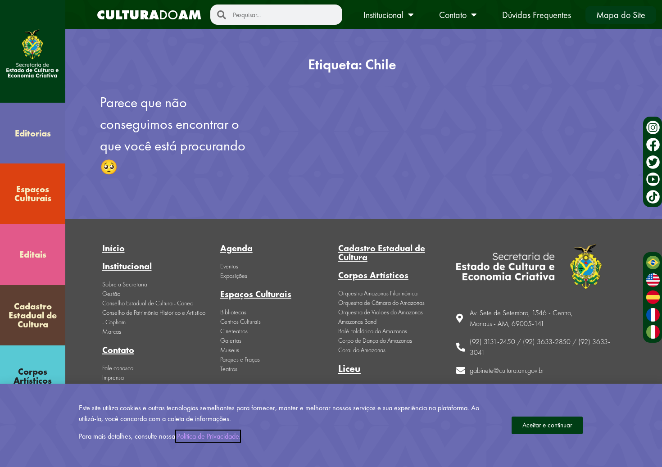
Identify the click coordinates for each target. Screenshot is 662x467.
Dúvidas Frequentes (536, 15)
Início (113, 248)
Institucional (383, 15)
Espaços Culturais (32, 193)
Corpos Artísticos (33, 376)
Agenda (236, 248)
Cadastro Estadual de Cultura (33, 315)
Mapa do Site (620, 15)
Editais (32, 254)
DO (149, 14)
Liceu (349, 368)
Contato (453, 15)
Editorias (33, 133)
